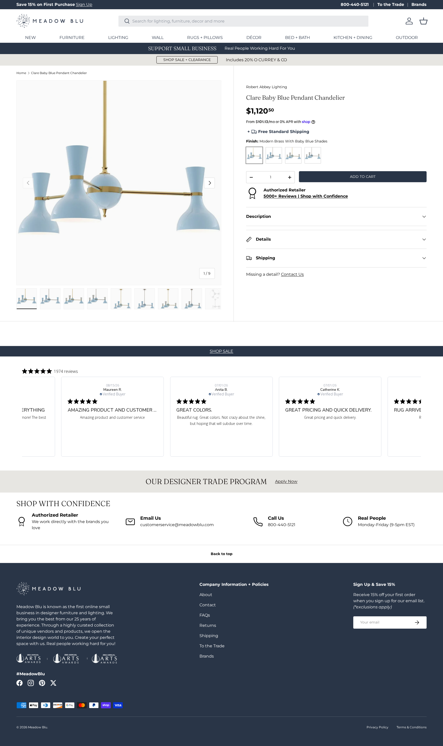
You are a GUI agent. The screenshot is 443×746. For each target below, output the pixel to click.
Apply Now (286, 481)
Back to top (222, 553)
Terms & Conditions (412, 727)
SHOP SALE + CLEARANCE (187, 59)
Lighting (118, 37)
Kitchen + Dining (353, 37)
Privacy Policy (377, 727)
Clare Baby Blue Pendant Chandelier (59, 73)
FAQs (204, 615)
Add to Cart (363, 176)
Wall (158, 37)
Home (21, 73)
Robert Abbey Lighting (266, 87)
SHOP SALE (221, 351)
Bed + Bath (297, 37)
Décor (253, 37)
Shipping (208, 635)
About (205, 594)
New (30, 37)
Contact (207, 604)
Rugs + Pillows (205, 37)
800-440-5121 (355, 4)
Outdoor (407, 37)
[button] (423, 21)
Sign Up (84, 4)
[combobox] (243, 21)
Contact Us (292, 274)
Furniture (72, 37)
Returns (207, 625)
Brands (419, 4)
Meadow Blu (37, 727)
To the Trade (390, 4)
